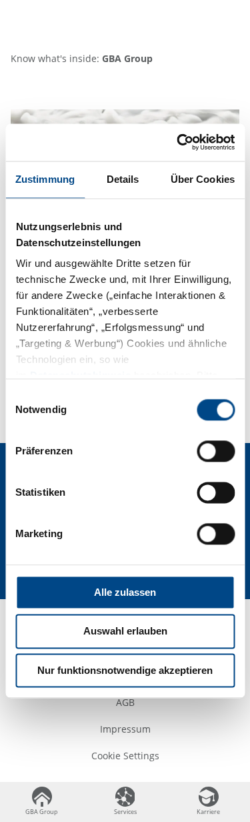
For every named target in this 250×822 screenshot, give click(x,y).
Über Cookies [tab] (203, 179)
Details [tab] (123, 179)
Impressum (125, 729)
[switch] (216, 451)
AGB (125, 702)
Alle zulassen (125, 592)
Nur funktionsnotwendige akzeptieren (125, 670)
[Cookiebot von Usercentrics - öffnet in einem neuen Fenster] (178, 142)
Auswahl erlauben (125, 631)
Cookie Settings (125, 755)
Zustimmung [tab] (45, 179)
